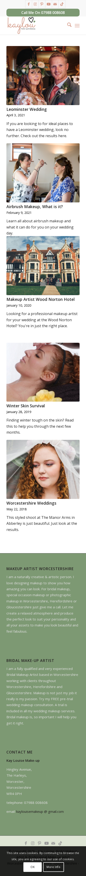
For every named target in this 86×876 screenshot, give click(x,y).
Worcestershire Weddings (31, 503)
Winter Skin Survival (25, 405)
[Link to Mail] (55, 4)
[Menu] (77, 25)
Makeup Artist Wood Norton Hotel (40, 299)
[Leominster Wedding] (43, 75)
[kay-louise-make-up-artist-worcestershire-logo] (35, 25)
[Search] (67, 25)
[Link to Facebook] (28, 4)
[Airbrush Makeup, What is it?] (43, 172)
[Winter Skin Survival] (43, 372)
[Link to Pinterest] (42, 4)
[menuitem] (67, 25)
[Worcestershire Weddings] (43, 469)
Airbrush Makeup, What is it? (34, 206)
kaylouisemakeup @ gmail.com (40, 811)
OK (33, 867)
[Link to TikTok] (62, 4)
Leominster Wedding (26, 109)
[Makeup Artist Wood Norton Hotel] (43, 265)
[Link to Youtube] (48, 4)
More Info (53, 867)
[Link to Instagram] (35, 4)
